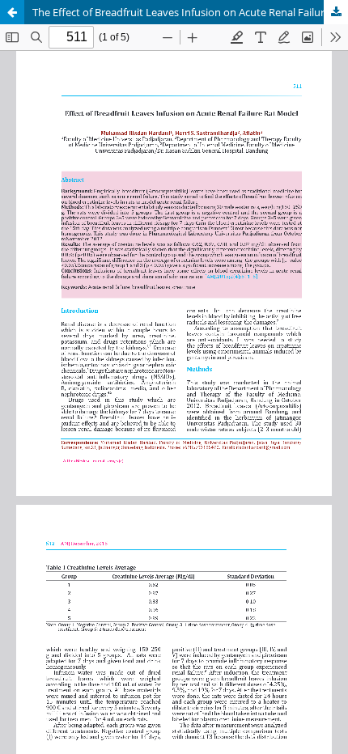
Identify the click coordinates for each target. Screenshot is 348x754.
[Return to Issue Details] (12, 12)
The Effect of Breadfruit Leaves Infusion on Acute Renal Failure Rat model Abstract (190, 12)
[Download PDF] (336, 12)
